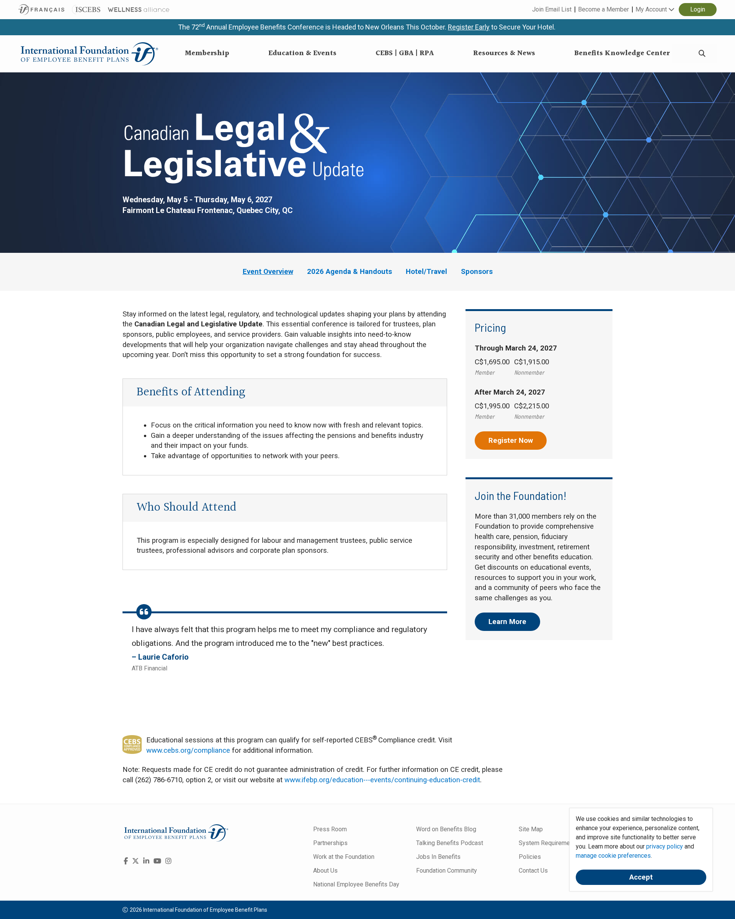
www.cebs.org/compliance (188, 750)
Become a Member (603, 9)
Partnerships (330, 843)
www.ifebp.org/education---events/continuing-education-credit (382, 780)
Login (697, 9)
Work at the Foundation (343, 856)
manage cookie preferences (613, 855)
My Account (651, 9)
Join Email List (552, 9)
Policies (530, 856)
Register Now (510, 440)
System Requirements (548, 843)
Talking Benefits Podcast (449, 843)
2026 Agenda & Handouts (349, 271)
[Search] (702, 54)
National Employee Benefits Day (356, 884)
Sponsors (477, 271)
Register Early (469, 27)
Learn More (507, 622)
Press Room (330, 829)
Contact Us (533, 870)
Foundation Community (446, 870)
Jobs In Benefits (438, 856)
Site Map (531, 829)
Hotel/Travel (426, 271)
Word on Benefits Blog (446, 829)
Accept (641, 877)
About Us (325, 870)
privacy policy (664, 846)
